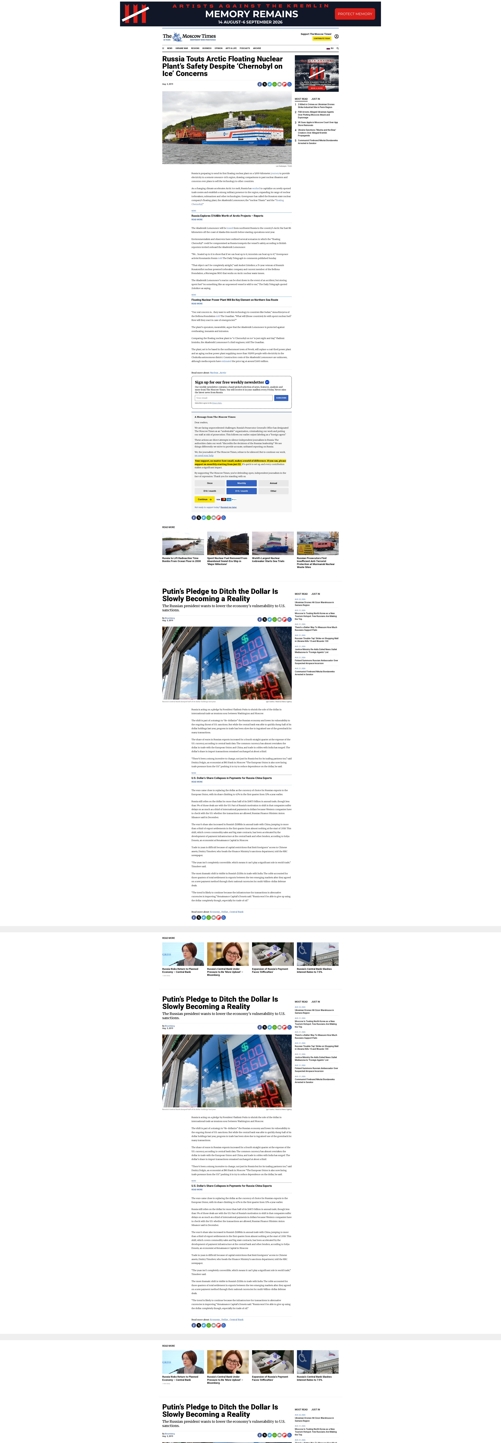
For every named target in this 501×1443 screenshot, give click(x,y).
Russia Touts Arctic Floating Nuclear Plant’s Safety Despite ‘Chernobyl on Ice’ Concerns (222, 66)
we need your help (204, 455)
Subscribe (281, 398)
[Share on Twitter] (264, 84)
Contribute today (322, 38)
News (169, 48)
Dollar (224, 912)
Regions (195, 48)
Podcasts (245, 48)
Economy (215, 912)
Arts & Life (231, 48)
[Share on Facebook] (259, 84)
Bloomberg (170, 618)
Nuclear (214, 372)
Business (206, 48)
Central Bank (236, 912)
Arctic (223, 372)
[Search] (338, 48)
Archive (257, 48)
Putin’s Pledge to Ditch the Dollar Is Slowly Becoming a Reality (220, 595)
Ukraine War (181, 48)
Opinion (218, 48)
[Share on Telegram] (269, 84)
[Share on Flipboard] (284, 84)
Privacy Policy (217, 403)
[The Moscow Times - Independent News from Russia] (189, 36)
